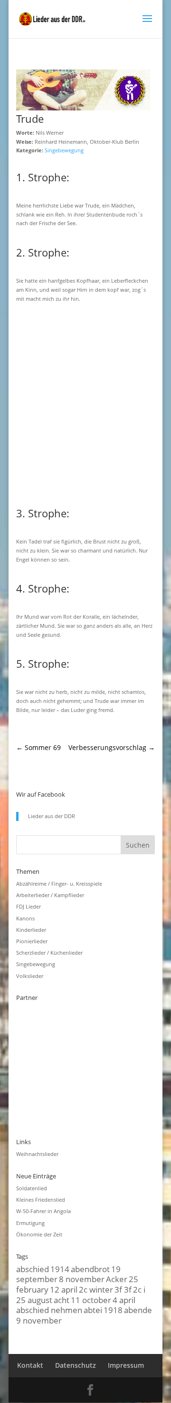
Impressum (126, 1365)
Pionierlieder (32, 941)
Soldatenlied (31, 1188)
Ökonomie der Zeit (39, 1234)
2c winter (96, 1289)
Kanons (25, 918)
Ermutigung (30, 1222)
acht (61, 1299)
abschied (32, 1269)
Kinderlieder (31, 929)
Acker (116, 1278)
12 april (63, 1289)
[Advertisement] (85, 403)
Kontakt (30, 1365)
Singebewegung (64, 150)
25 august (34, 1299)
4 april (124, 1299)
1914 (59, 1269)
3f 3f (123, 1289)
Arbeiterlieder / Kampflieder (50, 895)
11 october (91, 1299)
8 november (81, 1278)
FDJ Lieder (28, 906)
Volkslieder (29, 975)
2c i (139, 1289)
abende (138, 1309)
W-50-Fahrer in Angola (43, 1211)
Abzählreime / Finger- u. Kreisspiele (59, 883)
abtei (93, 1309)
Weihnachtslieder (37, 1153)
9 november (39, 1320)
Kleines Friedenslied (40, 1199)
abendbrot (90, 1269)
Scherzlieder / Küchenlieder (49, 952)
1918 (113, 1309)
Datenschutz (75, 1365)
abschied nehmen (49, 1309)
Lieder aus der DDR (51, 816)
